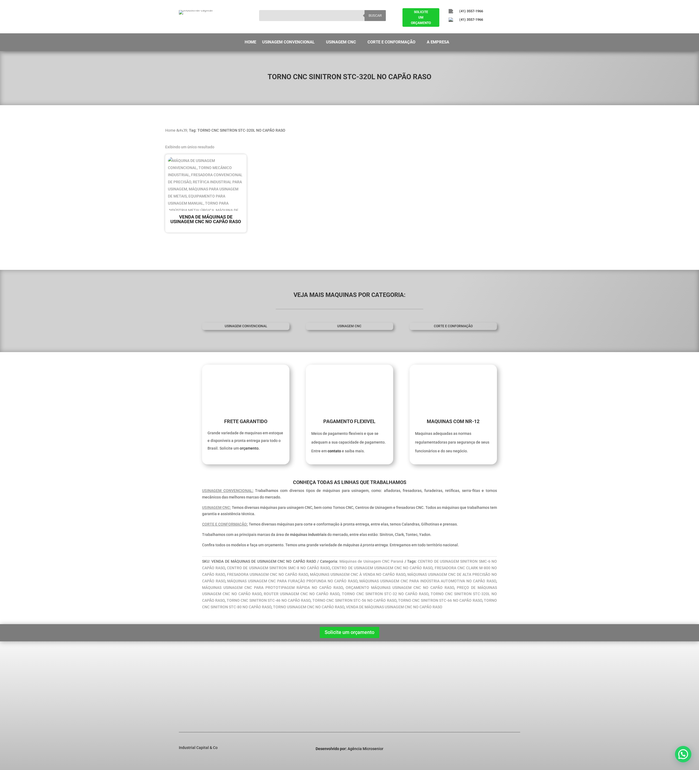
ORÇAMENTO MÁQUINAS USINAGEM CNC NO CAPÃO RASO (400, 587)
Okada (264, 694)
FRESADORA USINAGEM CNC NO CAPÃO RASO (267, 574)
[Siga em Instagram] (465, 29)
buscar (375, 15)
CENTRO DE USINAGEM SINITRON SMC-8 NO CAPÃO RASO (278, 568)
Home (250, 42)
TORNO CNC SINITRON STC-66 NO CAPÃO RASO (440, 600)
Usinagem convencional (246, 326)
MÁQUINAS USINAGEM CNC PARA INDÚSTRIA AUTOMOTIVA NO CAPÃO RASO (427, 581)
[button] (683, 754)
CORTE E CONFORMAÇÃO (453, 326)
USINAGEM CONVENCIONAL (227, 490)
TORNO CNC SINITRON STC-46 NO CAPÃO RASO (269, 600)
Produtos (191, 687)
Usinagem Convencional (288, 42)
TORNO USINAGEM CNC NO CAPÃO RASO (308, 607)
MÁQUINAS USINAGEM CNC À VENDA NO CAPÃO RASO (358, 574)
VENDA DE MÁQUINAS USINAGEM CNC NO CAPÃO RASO (394, 607)
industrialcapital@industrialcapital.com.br (504, 687)
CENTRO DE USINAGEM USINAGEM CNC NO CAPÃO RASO (382, 568)
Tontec (265, 701)
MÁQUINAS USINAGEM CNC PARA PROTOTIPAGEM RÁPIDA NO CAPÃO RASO (272, 587)
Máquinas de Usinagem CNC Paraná (371, 561)
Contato (190, 701)
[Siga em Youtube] (480, 29)
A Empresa (438, 42)
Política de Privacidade (203, 694)
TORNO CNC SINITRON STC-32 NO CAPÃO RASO (385, 594)
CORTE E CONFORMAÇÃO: (225, 524)
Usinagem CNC (341, 42)
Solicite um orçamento (349, 632)
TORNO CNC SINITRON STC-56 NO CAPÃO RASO (354, 600)
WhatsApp (484, 706)
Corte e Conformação (391, 42)
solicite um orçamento (421, 17)
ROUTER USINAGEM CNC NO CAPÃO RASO (301, 594)
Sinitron (265, 679)
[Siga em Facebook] (450, 29)
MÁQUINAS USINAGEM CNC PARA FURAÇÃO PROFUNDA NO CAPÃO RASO (292, 581)
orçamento (249, 448)
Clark (263, 687)
